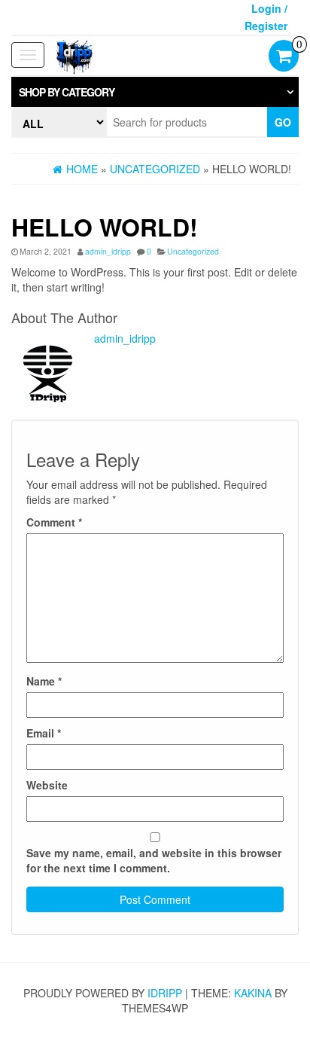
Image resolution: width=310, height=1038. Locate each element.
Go (283, 122)
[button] (155, 92)
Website (47, 784)
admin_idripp (108, 251)
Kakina (253, 992)
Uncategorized (193, 251)
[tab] (155, 92)
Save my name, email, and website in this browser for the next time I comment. (153, 860)
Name (44, 680)
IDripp (164, 992)
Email (43, 732)
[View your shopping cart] (284, 57)
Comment (54, 522)
